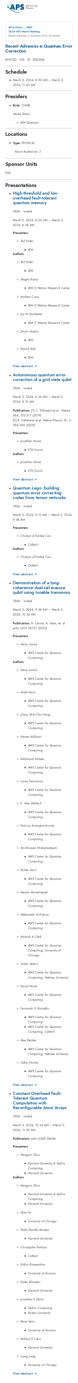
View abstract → (25, 366)
